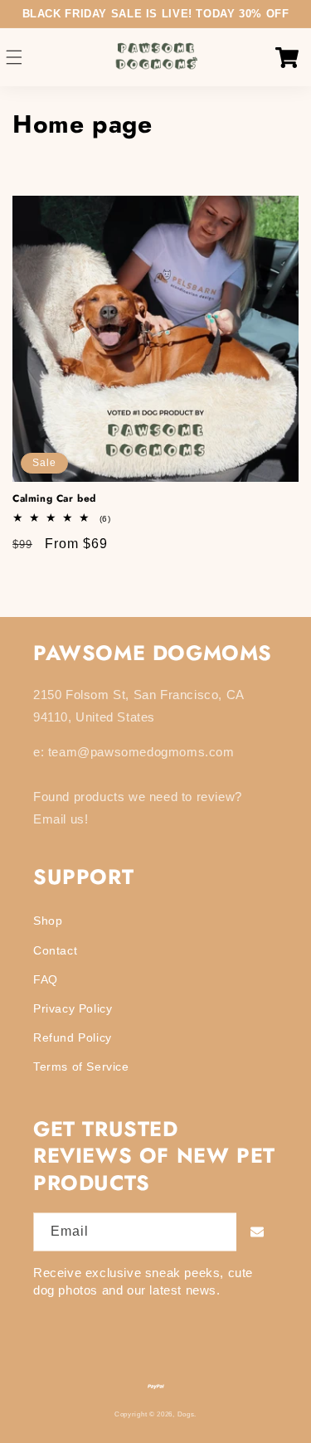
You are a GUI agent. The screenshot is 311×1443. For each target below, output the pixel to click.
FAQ (45, 979)
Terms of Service (81, 1066)
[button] (14, 57)
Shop (47, 920)
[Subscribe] (257, 1231)
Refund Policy (72, 1037)
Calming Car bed (54, 499)
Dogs (186, 1414)
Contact (55, 950)
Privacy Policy (72, 1008)
